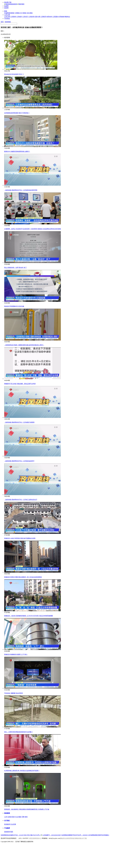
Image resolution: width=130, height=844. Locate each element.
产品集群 (7, 828)
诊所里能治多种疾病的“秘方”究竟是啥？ (17, 113)
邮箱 (5, 11)
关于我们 (7, 820)
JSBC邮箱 (29, 13)
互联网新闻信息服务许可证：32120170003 (14, 835)
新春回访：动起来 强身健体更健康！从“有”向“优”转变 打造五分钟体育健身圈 (28, 615)
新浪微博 (7, 824)
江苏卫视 (7, 15)
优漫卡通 (37, 16)
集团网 (6, 6)
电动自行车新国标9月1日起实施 (14, 306)
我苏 (11, 831)
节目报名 (7, 18)
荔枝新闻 (7, 813)
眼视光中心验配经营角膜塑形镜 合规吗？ (17, 151)
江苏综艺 (25, 16)
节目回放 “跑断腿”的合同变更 (13, 693)
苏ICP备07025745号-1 (34, 835)
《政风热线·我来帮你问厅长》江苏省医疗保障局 (19, 422)
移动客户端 (7, 2)
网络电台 (67, 16)
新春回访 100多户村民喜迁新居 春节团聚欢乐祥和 (19, 538)
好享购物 (61, 16)
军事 (23, 817)
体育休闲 (49, 16)
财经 (26, 817)
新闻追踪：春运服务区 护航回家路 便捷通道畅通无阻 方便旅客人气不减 (26, 809)
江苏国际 (55, 16)
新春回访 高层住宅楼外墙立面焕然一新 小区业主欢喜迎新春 (23, 577)
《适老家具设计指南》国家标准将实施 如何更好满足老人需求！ (24, 345)
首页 (2, 21)
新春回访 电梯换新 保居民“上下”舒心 (15, 654)
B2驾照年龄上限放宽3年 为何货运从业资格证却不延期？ (22, 770)
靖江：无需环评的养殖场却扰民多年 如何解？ (18, 732)
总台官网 (13, 824)
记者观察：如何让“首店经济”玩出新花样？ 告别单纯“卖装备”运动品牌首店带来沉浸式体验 (32, 229)
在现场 (9, 817)
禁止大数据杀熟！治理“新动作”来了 (15, 267)
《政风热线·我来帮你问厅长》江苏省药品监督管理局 (20, 190)
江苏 (5, 817)
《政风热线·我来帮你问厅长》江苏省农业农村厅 (19, 461)
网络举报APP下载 (81, 838)
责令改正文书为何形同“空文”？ (14, 74)
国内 (13, 817)
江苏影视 (31, 16)
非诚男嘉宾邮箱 (9, 13)
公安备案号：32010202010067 (51, 835)
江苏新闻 (13, 16)
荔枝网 (6, 8)
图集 (19, 817)
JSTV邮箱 (23, 13)
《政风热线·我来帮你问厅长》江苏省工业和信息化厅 (20, 499)
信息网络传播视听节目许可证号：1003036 (74, 835)
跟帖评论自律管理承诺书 (68, 838)
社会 (16, 817)
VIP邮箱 (17, 13)
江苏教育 (43, 16)
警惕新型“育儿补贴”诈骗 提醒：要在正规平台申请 (20, 383)
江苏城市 (19, 16)
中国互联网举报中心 (35, 838)
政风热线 (8, 21)
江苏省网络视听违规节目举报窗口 (98, 835)
